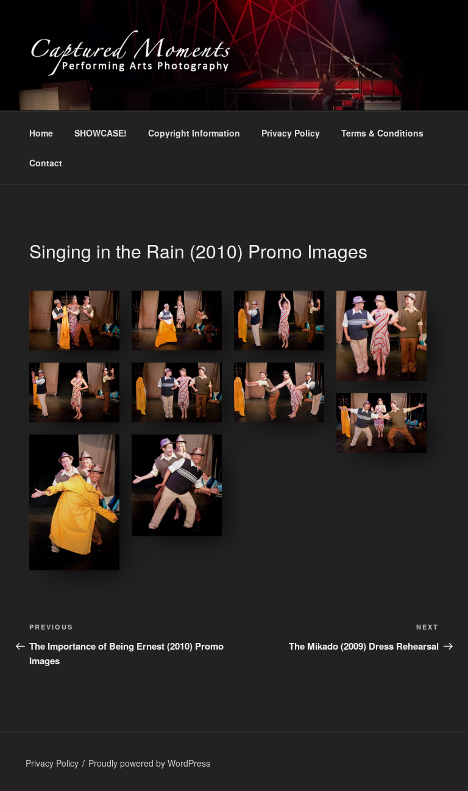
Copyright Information (194, 133)
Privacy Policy (290, 133)
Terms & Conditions (382, 133)
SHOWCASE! (100, 133)
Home (41, 133)
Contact (45, 163)
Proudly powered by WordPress (149, 763)
